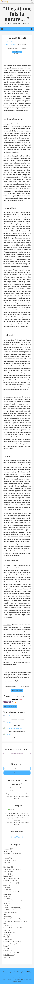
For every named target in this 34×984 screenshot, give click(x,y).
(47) (8, 876)
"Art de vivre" (22, 48)
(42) (6, 885)
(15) (6, 935)
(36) (7, 889)
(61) (6, 865)
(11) (9, 955)
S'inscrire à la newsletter (10, 706)
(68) (6, 862)
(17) (6, 930)
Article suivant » (25, 686)
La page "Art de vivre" (10, 44)
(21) (11, 910)
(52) (8, 871)
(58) (8, 867)
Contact (30, 977)
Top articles (24, 977)
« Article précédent (9, 686)
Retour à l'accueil (17, 690)
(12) (6, 948)
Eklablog (28, 972)
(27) (12, 907)
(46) (10, 880)
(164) (7, 851)
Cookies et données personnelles (23, 979)
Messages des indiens (13, 48)
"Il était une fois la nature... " (17, 14)
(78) (7, 858)
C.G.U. (13, 979)
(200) (8, 849)
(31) (6, 896)
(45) (11, 883)
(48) (7, 874)
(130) (12, 853)
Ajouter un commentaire (17, 753)
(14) (7, 939)
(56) (12, 869)
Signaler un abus (6, 979)
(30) (6, 903)
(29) (6, 905)
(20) (6, 914)
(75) (9, 860)
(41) (7, 887)
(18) (7, 926)
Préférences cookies (17, 981)
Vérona (18, 796)
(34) (11, 892)
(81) (6, 856)
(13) (6, 946)
